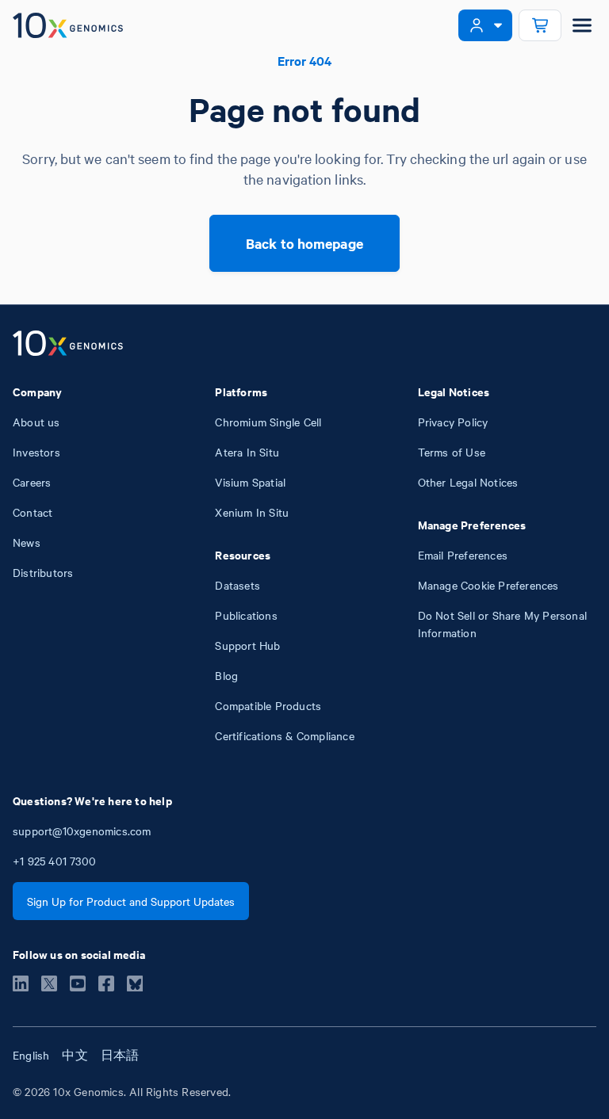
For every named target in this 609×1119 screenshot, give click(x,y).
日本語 (120, 1055)
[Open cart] (540, 25)
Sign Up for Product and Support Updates (131, 901)
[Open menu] (582, 25)
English (31, 1055)
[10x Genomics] (68, 344)
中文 (74, 1055)
